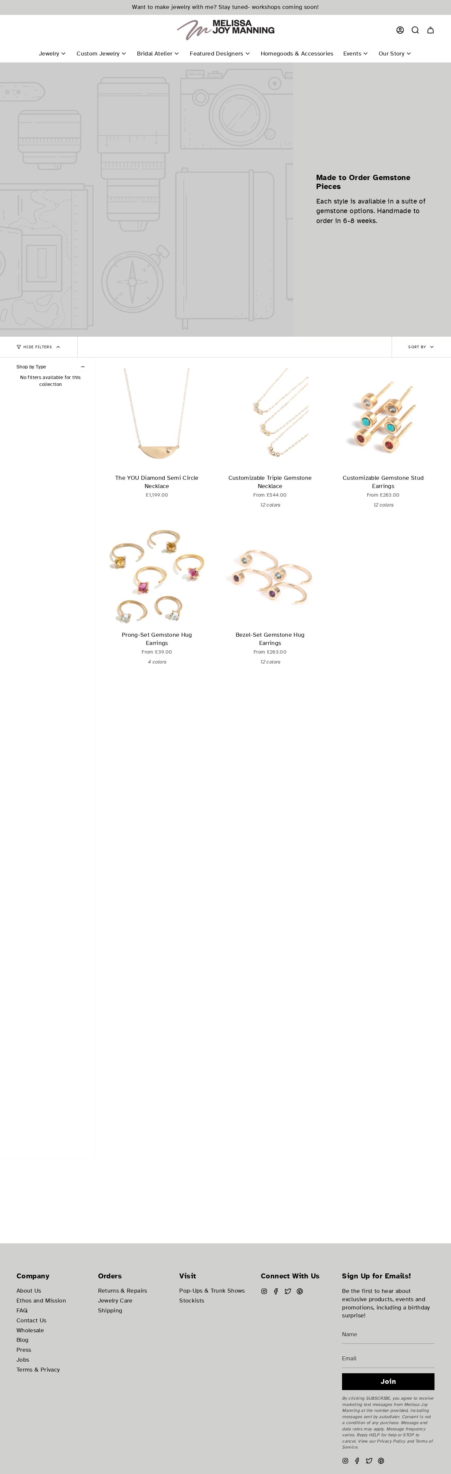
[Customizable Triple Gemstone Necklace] (270, 419)
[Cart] (430, 30)
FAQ (22, 1310)
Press (24, 1349)
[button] (415, 30)
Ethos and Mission (41, 1300)
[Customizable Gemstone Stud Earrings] (383, 419)
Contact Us (32, 1320)
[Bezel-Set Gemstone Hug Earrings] (270, 576)
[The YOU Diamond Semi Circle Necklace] (157, 419)
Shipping (110, 1310)
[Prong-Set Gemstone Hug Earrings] (157, 576)
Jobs (23, 1359)
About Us (29, 1290)
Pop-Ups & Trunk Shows (212, 1290)
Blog (22, 1340)
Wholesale (30, 1330)
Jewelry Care (115, 1300)
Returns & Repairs (122, 1290)
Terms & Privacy (38, 1369)
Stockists (191, 1300)
